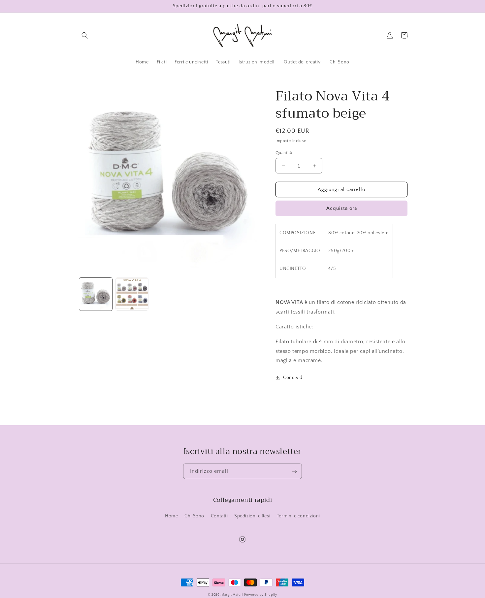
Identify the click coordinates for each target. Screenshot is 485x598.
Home (171, 516)
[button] (85, 35)
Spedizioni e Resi (252, 516)
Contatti (219, 516)
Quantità (283, 152)
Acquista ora (341, 208)
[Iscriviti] (294, 471)
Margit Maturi (232, 595)
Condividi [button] (293, 377)
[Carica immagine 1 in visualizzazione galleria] (95, 294)
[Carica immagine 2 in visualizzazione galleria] (131, 294)
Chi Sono (194, 516)
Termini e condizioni (298, 516)
